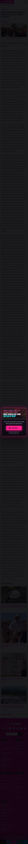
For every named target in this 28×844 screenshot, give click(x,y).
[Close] (23, 410)
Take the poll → (14, 428)
